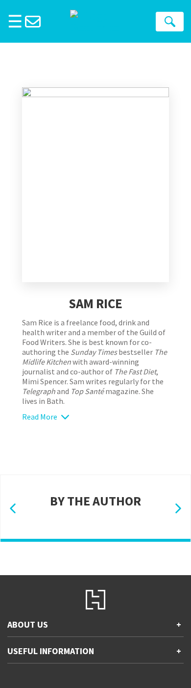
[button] (13, 509)
